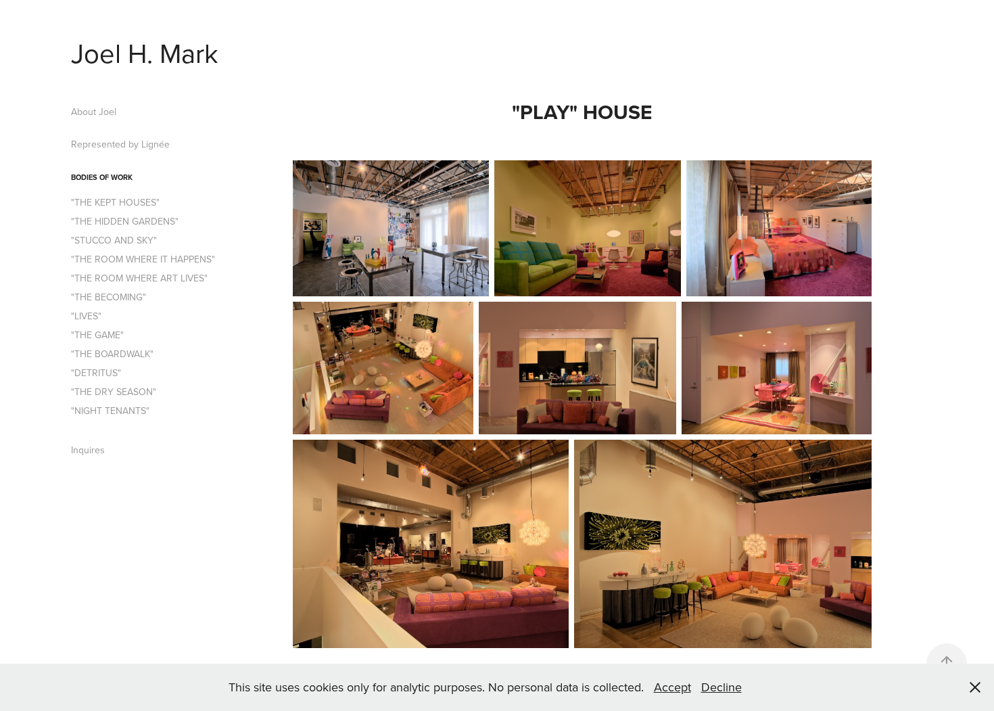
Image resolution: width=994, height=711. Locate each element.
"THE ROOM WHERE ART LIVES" (139, 278)
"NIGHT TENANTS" (110, 410)
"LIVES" (86, 316)
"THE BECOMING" (108, 297)
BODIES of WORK (102, 177)
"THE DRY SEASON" (113, 391)
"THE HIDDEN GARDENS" (125, 221)
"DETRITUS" (96, 373)
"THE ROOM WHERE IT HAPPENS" (143, 259)
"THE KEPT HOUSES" (115, 202)
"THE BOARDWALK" (112, 354)
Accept (672, 687)
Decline (721, 687)
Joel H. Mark (144, 53)
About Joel (93, 111)
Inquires (88, 450)
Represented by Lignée (120, 144)
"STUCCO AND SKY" (114, 240)
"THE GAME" (97, 335)
